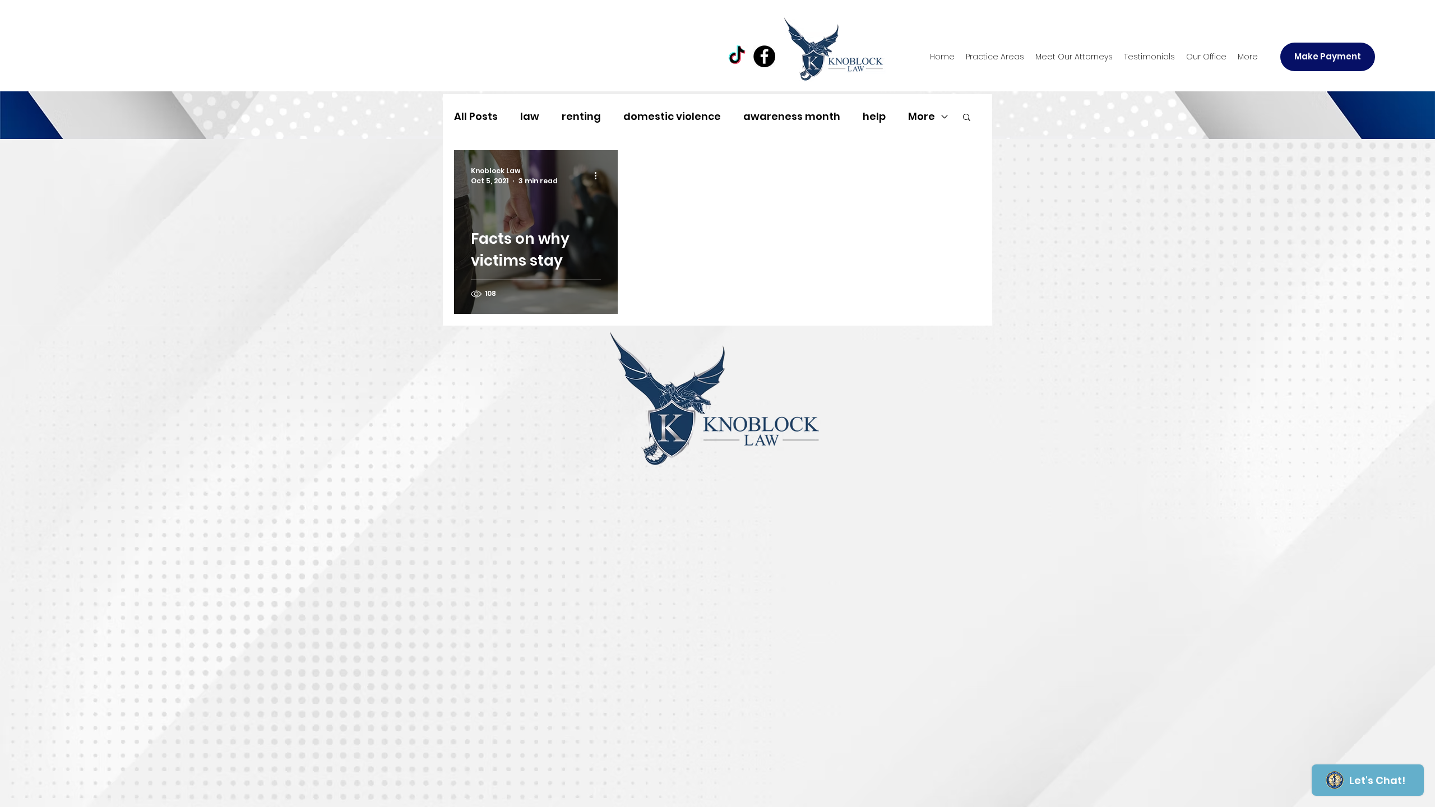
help (874, 116)
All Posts (476, 116)
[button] (995, 56)
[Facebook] (764, 56)
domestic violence (672, 116)
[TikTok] (737, 56)
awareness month (791, 116)
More (921, 116)
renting (581, 116)
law (529, 116)
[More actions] (599, 176)
